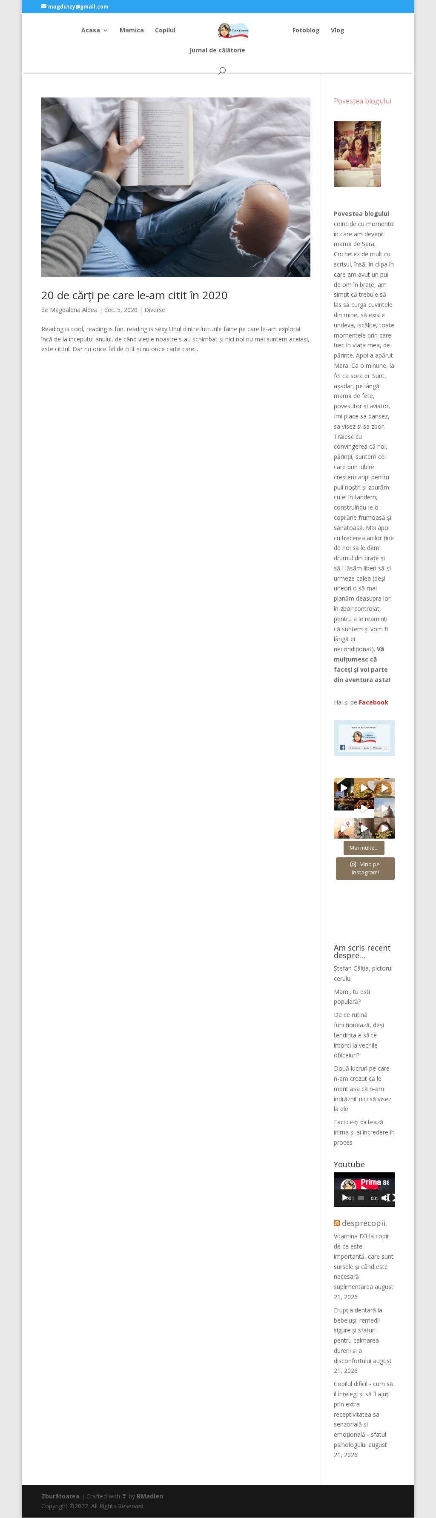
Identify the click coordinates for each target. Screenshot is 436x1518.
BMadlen (150, 1496)
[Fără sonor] (385, 1198)
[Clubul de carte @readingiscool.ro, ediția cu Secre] (364, 828)
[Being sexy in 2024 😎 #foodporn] (384, 788)
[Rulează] (345, 1198)
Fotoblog (306, 30)
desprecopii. (364, 1223)
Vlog (337, 30)
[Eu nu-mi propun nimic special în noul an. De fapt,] (344, 808)
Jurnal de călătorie (217, 50)
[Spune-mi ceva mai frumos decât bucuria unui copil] (344, 828)
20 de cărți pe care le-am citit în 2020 (134, 295)
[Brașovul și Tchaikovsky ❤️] (364, 808)
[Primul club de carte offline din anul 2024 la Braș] (344, 788)
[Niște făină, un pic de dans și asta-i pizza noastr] (364, 788)
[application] (364, 1189)
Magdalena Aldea (74, 310)
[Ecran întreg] (391, 1198)
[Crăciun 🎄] (384, 808)
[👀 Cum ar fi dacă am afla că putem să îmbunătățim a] (384, 828)
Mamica (132, 30)
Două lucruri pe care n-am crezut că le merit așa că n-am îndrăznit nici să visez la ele (362, 1088)
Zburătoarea (60, 1496)
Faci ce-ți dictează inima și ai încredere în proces (364, 1132)
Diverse (154, 310)
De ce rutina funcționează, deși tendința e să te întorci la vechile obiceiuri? (359, 1035)
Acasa (90, 30)
